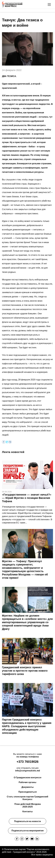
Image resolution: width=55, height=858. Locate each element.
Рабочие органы (27, 782)
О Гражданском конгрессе (27, 777)
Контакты (27, 811)
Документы (27, 787)
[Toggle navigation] (49, 4)
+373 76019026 (27, 761)
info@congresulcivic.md (27, 771)
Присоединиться (27, 792)
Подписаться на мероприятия (27, 830)
